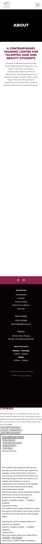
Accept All (4, 430)
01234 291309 (21, 320)
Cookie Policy (31, 535)
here (10, 424)
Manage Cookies (15, 430)
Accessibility (21, 295)
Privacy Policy (21, 302)
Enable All (6, 538)
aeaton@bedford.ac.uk (21, 324)
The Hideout (26, 375)
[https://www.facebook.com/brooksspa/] (18, 280)
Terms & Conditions (21, 305)
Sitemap (21, 309)
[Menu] (37, 5)
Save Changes (17, 538)
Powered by (18, 541)
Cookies (21, 298)
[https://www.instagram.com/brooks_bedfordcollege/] (24, 280)
